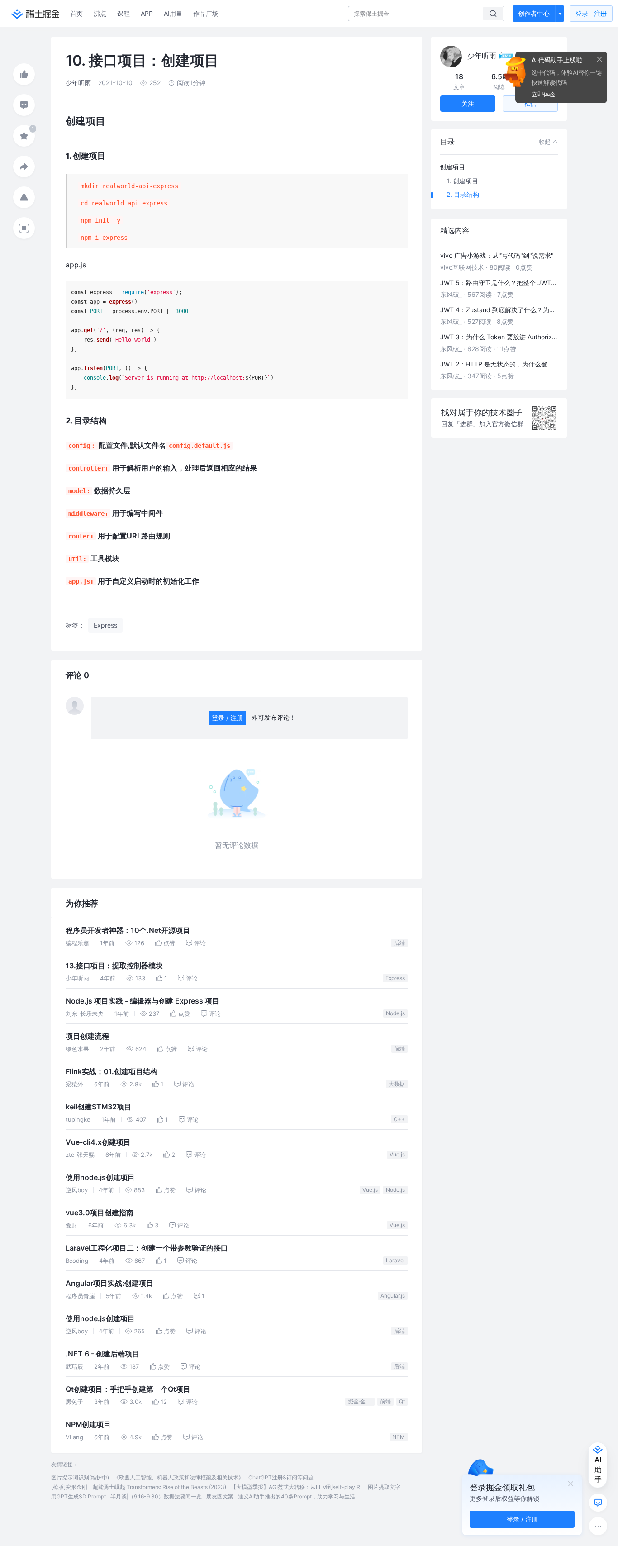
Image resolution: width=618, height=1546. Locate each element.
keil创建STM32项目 (98, 1107)
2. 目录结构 (463, 194)
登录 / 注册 (227, 718)
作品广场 (206, 13)
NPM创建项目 (88, 1424)
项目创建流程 (87, 1036)
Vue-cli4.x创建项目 (98, 1142)
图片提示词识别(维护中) (80, 1477)
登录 (591, 13)
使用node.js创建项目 (100, 1177)
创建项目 (452, 167)
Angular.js (392, 1295)
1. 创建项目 (462, 181)
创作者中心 (534, 13)
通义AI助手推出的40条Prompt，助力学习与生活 (296, 1496)
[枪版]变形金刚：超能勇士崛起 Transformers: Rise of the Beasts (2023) (138, 1487)
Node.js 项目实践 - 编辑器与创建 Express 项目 (142, 1001)
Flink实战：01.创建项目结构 (111, 1071)
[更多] (598, 1526)
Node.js (395, 1013)
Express (395, 978)
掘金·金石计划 (361, 1401)
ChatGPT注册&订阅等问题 (281, 1477)
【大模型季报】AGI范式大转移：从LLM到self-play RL (297, 1487)
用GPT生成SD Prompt (78, 1496)
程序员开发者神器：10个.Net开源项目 (128, 930)
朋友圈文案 (219, 1496)
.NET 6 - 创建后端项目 (102, 1354)
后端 (399, 942)
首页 (76, 13)
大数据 (397, 1083)
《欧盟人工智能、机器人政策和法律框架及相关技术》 (179, 1477)
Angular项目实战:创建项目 (109, 1283)
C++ (399, 1119)
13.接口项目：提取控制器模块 (114, 965)
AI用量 (173, 13)
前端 (399, 1048)
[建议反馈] (598, 1503)
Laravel (395, 1260)
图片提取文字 (384, 1487)
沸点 (100, 13)
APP (147, 13)
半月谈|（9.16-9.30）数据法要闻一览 (156, 1496)
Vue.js (397, 1154)
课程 (123, 13)
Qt (402, 1401)
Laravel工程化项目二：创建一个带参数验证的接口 (147, 1248)
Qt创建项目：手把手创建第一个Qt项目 (128, 1389)
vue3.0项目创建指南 (99, 1212)
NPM (398, 1436)
